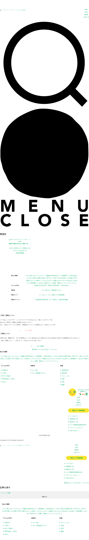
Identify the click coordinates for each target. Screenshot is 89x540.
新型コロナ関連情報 (58, 295)
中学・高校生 (48, 285)
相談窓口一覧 (74, 422)
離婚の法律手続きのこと (54, 275)
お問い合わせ (74, 430)
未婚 (60, 299)
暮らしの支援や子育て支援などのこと (13, 358)
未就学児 (37, 285)
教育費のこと (35, 283)
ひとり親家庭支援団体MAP (78, 425)
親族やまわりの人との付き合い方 (64, 280)
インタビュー (43, 295)
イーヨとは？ (74, 416)
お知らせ (86, 17)
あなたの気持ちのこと (46, 283)
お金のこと (67, 358)
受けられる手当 (59, 278)
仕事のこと (39, 280)
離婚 (66, 299)
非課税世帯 (38, 299)
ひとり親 (44, 290)
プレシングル (66, 376)
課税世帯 (45, 299)
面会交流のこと (50, 356)
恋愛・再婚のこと (58, 283)
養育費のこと (66, 275)
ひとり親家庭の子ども (55, 290)
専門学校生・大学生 (58, 285)
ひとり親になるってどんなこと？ (36, 275)
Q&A (86, 12)
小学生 (42, 285)
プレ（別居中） (53, 299)
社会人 (67, 285)
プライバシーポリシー (76, 427)
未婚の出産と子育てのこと (45, 278)
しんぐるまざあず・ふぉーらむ (44, 349)
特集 (86, 9)
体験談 (86, 14)
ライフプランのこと (70, 283)
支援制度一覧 (74, 419)
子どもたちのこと (48, 280)
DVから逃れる (33, 278)
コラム (49, 295)
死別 (63, 299)
